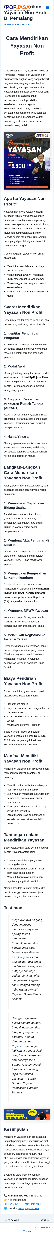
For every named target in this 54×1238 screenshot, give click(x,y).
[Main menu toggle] (47, 7)
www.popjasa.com (28, 1208)
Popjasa (23, 957)
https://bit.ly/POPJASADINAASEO (23, 1204)
